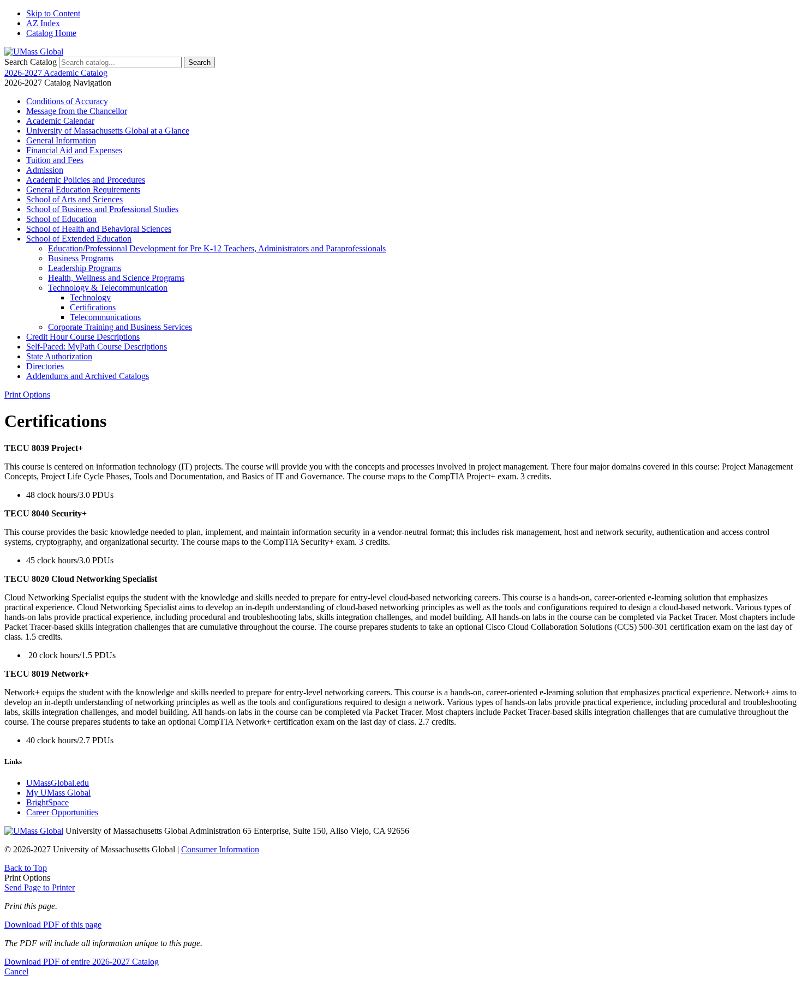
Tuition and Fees (54, 160)
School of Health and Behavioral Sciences (98, 228)
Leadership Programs (84, 268)
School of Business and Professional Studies (102, 209)
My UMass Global (58, 792)
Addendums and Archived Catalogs (87, 376)
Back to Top (25, 867)
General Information (61, 140)
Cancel (16, 971)
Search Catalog (30, 62)
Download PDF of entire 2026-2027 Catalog (81, 961)
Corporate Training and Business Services (120, 327)
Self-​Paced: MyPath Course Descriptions (96, 346)
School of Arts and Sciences (74, 199)
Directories (45, 366)
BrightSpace (47, 802)
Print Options (27, 394)
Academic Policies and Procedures (85, 179)
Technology (90, 297)
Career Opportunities (62, 812)
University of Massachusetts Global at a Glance (107, 130)
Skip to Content (53, 13)
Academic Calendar (60, 120)
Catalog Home (51, 33)
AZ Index (43, 23)
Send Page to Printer (39, 887)
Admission (44, 169)
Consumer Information (220, 849)
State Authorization (59, 356)
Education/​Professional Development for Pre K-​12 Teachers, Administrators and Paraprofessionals (217, 248)
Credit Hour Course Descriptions (83, 336)
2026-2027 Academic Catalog (55, 72)
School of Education (61, 219)
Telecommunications (105, 317)
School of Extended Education (78, 238)
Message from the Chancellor (76, 111)
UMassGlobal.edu (57, 782)
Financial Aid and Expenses (74, 150)
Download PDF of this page (52, 924)
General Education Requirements (83, 189)
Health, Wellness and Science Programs (116, 277)
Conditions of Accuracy (67, 101)
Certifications (93, 307)
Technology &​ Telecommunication (107, 287)
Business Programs (80, 258)
